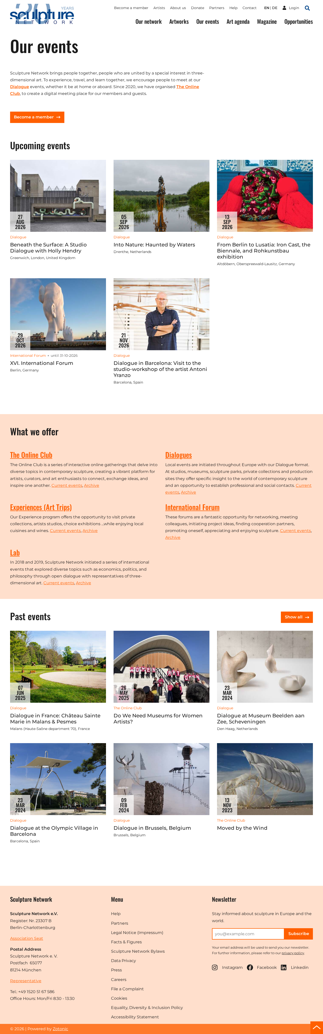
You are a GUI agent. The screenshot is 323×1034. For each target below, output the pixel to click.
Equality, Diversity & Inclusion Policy (147, 1007)
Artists (159, 8)
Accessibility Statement (135, 1017)
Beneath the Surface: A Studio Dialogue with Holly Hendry (48, 248)
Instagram (232, 967)
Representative (25, 980)
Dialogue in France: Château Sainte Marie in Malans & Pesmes (55, 719)
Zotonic (60, 1028)
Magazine (267, 21)
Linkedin (300, 967)
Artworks (179, 21)
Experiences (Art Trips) (41, 507)
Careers (118, 979)
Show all (294, 617)
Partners (216, 8)
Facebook (267, 967)
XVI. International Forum (41, 363)
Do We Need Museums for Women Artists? (158, 719)
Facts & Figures (126, 942)
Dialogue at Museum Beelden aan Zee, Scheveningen (261, 719)
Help (233, 8)
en (266, 8)
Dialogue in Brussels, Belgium (152, 828)
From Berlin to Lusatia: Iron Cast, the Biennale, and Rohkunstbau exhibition (263, 251)
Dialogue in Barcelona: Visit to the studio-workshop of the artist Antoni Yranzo (160, 369)
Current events (66, 485)
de (274, 8)
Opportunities (298, 21)
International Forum (192, 507)
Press (116, 970)
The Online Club (31, 454)
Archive (91, 485)
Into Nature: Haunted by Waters (154, 245)
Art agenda (238, 21)
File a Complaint (127, 989)
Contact (250, 8)
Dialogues (178, 454)
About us (178, 8)
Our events (207, 21)
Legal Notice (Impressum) (137, 932)
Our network (149, 21)
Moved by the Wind (242, 828)
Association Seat (26, 938)
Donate (197, 8)
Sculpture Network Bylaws (138, 951)
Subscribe (298, 933)
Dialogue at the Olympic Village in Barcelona (54, 831)
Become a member (131, 8)
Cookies (119, 998)
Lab (15, 552)
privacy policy (293, 953)
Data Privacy (123, 960)
